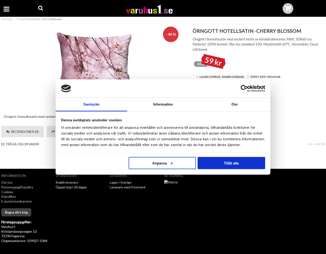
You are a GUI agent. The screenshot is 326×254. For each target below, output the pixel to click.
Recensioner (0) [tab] (24, 132)
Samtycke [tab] (91, 104)
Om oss (7, 182)
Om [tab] (234, 104)
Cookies (7, 192)
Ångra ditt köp (16, 212)
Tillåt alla (231, 163)
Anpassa (159, 163)
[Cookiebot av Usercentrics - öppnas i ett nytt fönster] (244, 88)
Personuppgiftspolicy (17, 187)
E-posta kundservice (16, 201)
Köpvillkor (8, 196)
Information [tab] (163, 104)
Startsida (6, 19)
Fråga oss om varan (22, 144)
